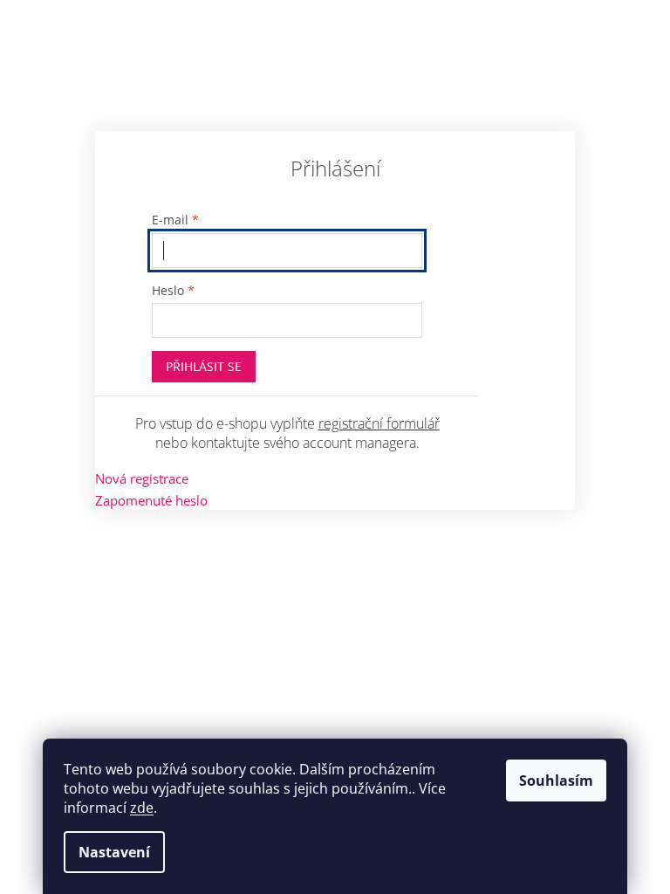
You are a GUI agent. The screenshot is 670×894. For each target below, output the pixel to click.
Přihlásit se (204, 366)
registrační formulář (379, 423)
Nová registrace (141, 478)
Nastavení (114, 852)
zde (142, 807)
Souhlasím (556, 780)
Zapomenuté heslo (151, 500)
